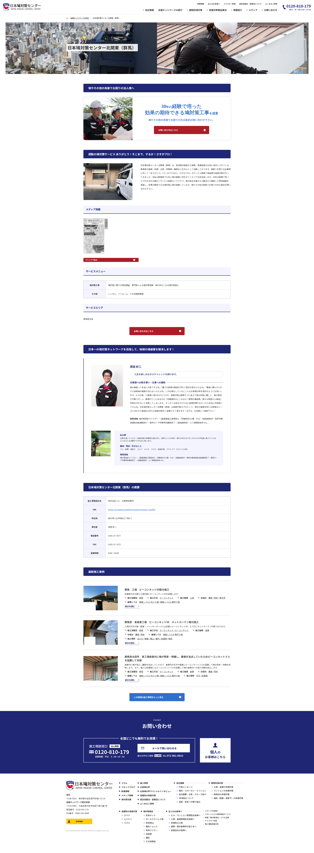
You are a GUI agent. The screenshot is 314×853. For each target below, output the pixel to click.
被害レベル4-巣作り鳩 (170, 602)
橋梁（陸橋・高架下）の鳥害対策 (228, 798)
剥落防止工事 (177, 822)
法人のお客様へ (214, 4)
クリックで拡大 (91, 260)
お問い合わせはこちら (168, 130)
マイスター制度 (230, 4)
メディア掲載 (127, 795)
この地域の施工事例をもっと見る (148, 697)
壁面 (147, 638)
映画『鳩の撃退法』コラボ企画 (217, 817)
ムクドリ (128, 819)
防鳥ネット (151, 815)
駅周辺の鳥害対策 (221, 794)
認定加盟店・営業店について (250, 4)
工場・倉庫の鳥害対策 (223, 786)
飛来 (216, 597)
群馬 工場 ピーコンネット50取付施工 (147, 589)
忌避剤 (149, 833)
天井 (198, 675)
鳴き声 (222, 597)
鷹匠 (148, 837)
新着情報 (200, 4)
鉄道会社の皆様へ (179, 830)
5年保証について (186, 798)
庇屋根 (164, 638)
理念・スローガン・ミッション (192, 790)
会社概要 (180, 783)
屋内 (157, 638)
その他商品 (151, 841)
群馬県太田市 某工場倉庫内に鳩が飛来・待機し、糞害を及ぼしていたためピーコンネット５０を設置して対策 (177, 658)
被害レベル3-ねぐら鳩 (149, 602)
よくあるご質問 (271, 4)
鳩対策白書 (126, 799)
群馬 (141, 597)
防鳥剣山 (150, 822)
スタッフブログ (128, 787)
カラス (127, 815)
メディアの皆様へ (212, 811)
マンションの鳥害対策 (223, 790)
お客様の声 (145, 787)
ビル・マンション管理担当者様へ (185, 815)
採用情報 (79, 821)
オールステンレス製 (155, 819)
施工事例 (144, 783)
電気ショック (152, 826)
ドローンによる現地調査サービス (218, 814)
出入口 (140, 638)
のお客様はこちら (215, 754)
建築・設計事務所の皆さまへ (183, 826)
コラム (124, 783)
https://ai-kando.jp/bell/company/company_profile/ (132, 509)
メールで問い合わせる (164, 748)
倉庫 (207, 630)
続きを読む (130, 606)
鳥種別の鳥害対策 (148, 795)
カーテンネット (166, 630)
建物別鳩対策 (217, 783)
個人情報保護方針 (212, 824)
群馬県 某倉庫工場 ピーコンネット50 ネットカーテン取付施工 (162, 622)
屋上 (152, 638)
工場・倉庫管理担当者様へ (183, 819)
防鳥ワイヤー (152, 830)
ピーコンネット (166, 597)
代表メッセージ (186, 786)
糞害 (210, 597)
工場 (192, 597)
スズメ (127, 822)
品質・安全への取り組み (189, 801)
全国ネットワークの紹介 (170, 10)
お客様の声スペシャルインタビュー (155, 791)
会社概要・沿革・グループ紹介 (192, 794)
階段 (170, 638)
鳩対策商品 (148, 811)
